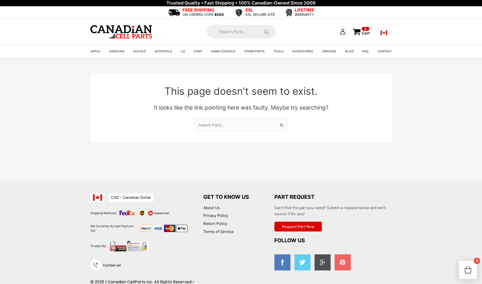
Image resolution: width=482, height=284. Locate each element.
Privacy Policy (215, 215)
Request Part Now (298, 226)
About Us (211, 207)
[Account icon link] (343, 32)
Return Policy (215, 223)
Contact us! (112, 265)
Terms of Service (218, 231)
